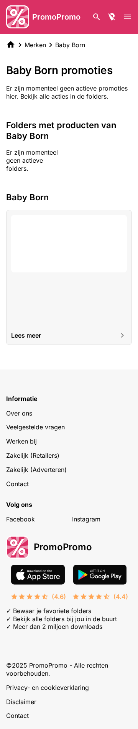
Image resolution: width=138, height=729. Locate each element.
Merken (35, 45)
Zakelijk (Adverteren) (36, 469)
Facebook (20, 519)
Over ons (19, 413)
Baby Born (70, 45)
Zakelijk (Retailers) (32, 455)
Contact (17, 484)
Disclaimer (21, 702)
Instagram (86, 519)
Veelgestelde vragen (35, 427)
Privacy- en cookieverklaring (47, 687)
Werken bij (21, 441)
